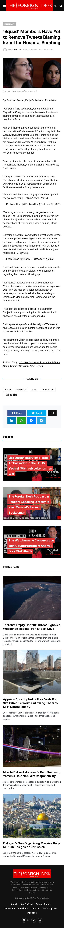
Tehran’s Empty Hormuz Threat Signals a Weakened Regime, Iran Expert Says (31, 627)
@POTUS (8, 183)
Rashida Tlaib (11, 395)
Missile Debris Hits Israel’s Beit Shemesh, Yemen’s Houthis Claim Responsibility (31, 774)
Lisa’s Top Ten (49, 908)
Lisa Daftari (26, 904)
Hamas (8, 389)
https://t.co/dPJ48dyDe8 (15, 253)
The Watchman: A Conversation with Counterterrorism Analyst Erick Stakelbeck (31, 546)
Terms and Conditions (16, 908)
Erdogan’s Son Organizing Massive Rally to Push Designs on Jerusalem (31, 845)
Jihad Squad (48, 389)
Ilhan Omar (21, 389)
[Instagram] (40, 920)
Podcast (32, 912)
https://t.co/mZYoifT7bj (37, 198)
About (13, 904)
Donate (35, 908)
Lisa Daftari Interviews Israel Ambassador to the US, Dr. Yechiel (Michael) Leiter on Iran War (30, 466)
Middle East (9, 24)
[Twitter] (33, 920)
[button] (4, 5)
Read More (32, 378)
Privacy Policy (43, 904)
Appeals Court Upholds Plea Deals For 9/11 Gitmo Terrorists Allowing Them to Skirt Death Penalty (30, 703)
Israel (34, 389)
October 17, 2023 (50, 204)
